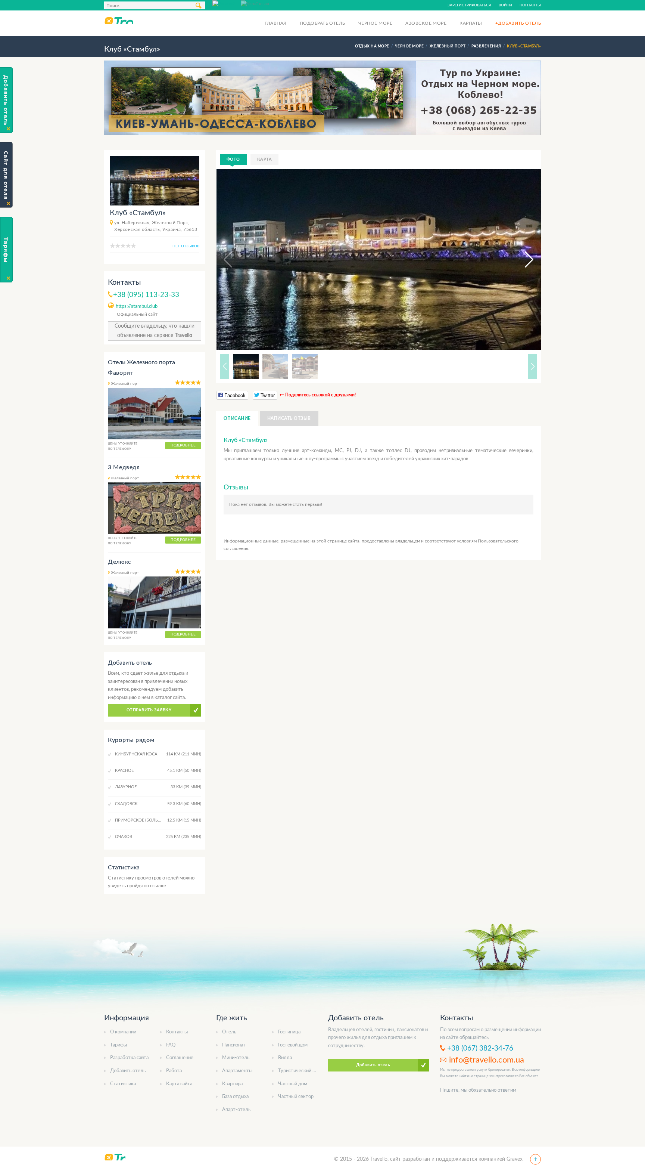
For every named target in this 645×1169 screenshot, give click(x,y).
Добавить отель (128, 1071)
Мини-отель (235, 1057)
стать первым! (307, 504)
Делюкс (119, 562)
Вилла (285, 1057)
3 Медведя (124, 467)
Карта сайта (179, 1084)
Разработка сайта (129, 1057)
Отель (229, 1032)
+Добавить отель (518, 23)
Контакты (530, 5)
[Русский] (226, 3)
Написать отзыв (289, 418)
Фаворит (120, 373)
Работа (174, 1071)
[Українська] (255, 3)
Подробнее (183, 445)
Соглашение (179, 1057)
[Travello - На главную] (118, 20)
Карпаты (470, 23)
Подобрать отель (322, 23)
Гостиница (289, 1032)
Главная (275, 23)
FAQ (170, 1045)
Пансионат (234, 1045)
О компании (123, 1032)
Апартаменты (237, 1071)
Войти (505, 5)
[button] (522, 259)
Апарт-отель (236, 1109)
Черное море (375, 23)
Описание (237, 418)
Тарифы (118, 1045)
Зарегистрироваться (469, 5)
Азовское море (425, 23)
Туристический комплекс (306, 1071)
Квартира (232, 1084)
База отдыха (235, 1096)
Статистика (123, 1084)
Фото (233, 159)
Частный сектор (296, 1096)
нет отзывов (185, 246)
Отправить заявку (149, 710)
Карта (264, 159)
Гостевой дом (293, 1045)
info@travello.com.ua (486, 1060)
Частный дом (292, 1084)
